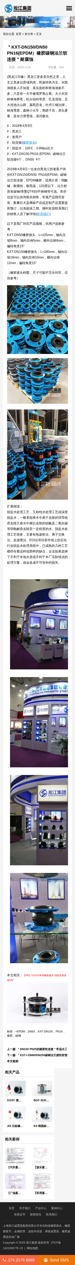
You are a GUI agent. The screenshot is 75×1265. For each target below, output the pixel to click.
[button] (69, 8)
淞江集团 (31, 1242)
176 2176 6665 (21, 1260)
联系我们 (51, 1214)
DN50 (31, 1031)
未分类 (29, 34)
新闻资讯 (35, 1214)
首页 (18, 34)
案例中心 (56, 1208)
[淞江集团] (16, 8)
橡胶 (10, 1035)
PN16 (59, 1031)
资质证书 (19, 1214)
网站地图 (32, 1248)
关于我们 (24, 1208)
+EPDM (20, 1031)
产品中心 (40, 1208)
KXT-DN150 (45, 1031)
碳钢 (18, 1035)
